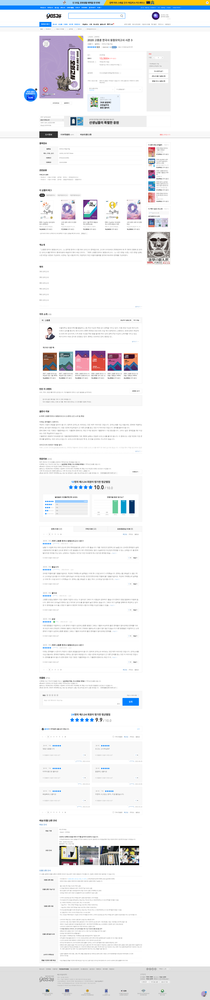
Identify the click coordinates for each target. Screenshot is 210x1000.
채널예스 (85, 24)
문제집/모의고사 (91, 29)
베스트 (55, 24)
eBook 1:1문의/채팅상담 (161, 979)
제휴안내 (98, 969)
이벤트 (66, 24)
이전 (46, 534)
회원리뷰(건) (107, 47)
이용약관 (54, 969)
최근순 (125, 534)
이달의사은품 (146, 24)
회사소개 (41, 969)
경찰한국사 (78, 179)
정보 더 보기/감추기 (101, 47)
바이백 (71, 24)
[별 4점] (50, 695)
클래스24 (103, 24)
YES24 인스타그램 (155, 969)
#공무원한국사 (50, 195)
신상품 (60, 24)
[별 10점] (57, 695)
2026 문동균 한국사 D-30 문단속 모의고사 (162, 195)
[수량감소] (153, 57)
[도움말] (95, 62)
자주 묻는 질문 (155, 982)
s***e (56, 622)
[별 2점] (47, 695)
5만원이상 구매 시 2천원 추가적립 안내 (121, 65)
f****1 (79, 784)
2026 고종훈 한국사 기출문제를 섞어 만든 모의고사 (98, 375)
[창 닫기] (117, 96)
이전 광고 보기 (168, 19)
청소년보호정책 (74, 969)
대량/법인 (168, 24)
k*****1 (55, 596)
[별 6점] (52, 695)
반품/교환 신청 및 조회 (74, 879)
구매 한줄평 (118, 737)
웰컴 (41, 29)
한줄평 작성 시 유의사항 (138, 695)
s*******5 (131, 807)
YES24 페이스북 (150, 969)
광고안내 (92, 969)
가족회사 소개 (164, 969)
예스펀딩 (96, 24)
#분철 (42, 195)
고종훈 (89, 44)
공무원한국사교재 (154, 216)
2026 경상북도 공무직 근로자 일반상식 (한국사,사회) (162, 161)
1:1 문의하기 (145, 982)
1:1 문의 (84, 879)
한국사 (80, 29)
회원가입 (147, 7)
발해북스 (97, 44)
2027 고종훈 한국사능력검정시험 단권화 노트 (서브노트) (66, 375)
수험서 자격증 (60, 29)
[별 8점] (55, 695)
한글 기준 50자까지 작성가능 (53, 700)
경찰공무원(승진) (68, 179)
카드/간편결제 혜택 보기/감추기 (120, 73)
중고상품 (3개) (93, 89)
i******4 (55, 648)
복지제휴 (105, 969)
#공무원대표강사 (75, 195)
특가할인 (154, 24)
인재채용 (48, 969)
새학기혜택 (127, 24)
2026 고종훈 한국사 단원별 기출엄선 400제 (162, 172)
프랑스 (104, 103)
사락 (90, 24)
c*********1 (56, 569)
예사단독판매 (136, 24)
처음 (43, 534)
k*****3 (132, 784)
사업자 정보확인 (98, 981)
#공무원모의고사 (63, 195)
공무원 (71, 29)
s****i (150, 213)
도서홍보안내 (84, 969)
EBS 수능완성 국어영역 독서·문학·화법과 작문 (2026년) (112, 224)
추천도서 (161, 24)
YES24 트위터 (153, 969)
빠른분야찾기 (45, 24)
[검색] (121, 15)
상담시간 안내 (165, 982)
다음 (58, 534)
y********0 (56, 543)
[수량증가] (162, 57)
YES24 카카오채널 (147, 969)
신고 (71, 543)
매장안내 (77, 24)
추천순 (131, 534)
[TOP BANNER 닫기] (207, 2)
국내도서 (48, 29)
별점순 (137, 534)
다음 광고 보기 (170, 19)
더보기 (166, 145)
